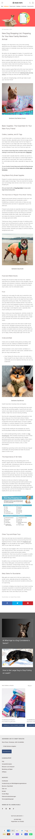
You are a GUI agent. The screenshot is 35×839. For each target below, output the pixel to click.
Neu (2, 6)
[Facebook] (2, 808)
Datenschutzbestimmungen (9, 796)
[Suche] (30, 2)
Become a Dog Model (7, 786)
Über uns (4, 788)
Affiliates (4, 771)
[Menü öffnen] (2, 2)
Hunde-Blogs (5, 793)
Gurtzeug (18, 6)
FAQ (3, 761)
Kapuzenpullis (30, 6)
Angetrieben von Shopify (17, 821)
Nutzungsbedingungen (8, 799)
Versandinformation (7, 764)
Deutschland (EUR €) (16, 815)
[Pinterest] (9, 808)
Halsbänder (23, 6)
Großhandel (5, 780)
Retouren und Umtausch (8, 766)
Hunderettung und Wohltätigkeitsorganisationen (14, 783)
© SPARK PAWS (17, 819)
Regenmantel (13, 6)
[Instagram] (6, 808)
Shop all (29, 685)
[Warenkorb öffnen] (33, 3)
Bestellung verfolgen (7, 769)
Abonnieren (6, 751)
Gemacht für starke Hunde (13, 725)
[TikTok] (13, 808)
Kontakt (4, 791)
